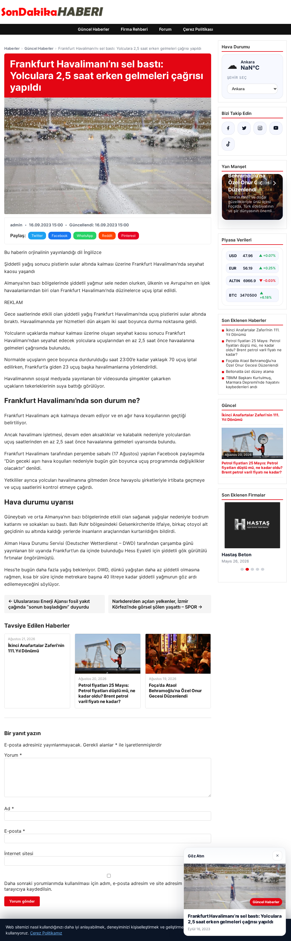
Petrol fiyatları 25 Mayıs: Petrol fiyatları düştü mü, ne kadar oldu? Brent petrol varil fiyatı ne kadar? (254, 347)
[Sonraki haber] (273, 183)
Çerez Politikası (198, 29)
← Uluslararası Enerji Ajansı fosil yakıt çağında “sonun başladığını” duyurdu (49, 604)
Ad (9, 808)
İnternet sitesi (18, 853)
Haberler (12, 48)
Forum (165, 29)
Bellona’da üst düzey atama (250, 371)
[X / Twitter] (244, 128)
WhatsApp (85, 235)
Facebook (60, 235)
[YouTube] (275, 128)
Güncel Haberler (93, 29)
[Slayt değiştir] (242, 569)
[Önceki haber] (262, 183)
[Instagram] (260, 128)
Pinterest (128, 235)
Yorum (13, 755)
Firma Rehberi (134, 29)
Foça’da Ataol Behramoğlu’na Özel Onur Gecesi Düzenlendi (252, 362)
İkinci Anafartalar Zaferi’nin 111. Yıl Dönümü (253, 332)
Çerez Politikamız (46, 932)
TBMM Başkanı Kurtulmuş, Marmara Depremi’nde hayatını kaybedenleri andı (252, 382)
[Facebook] (228, 128)
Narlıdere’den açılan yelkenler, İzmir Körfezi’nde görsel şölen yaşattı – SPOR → (157, 604)
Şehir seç (237, 77)
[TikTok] (228, 144)
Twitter (37, 235)
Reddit (107, 235)
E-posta (14, 831)
